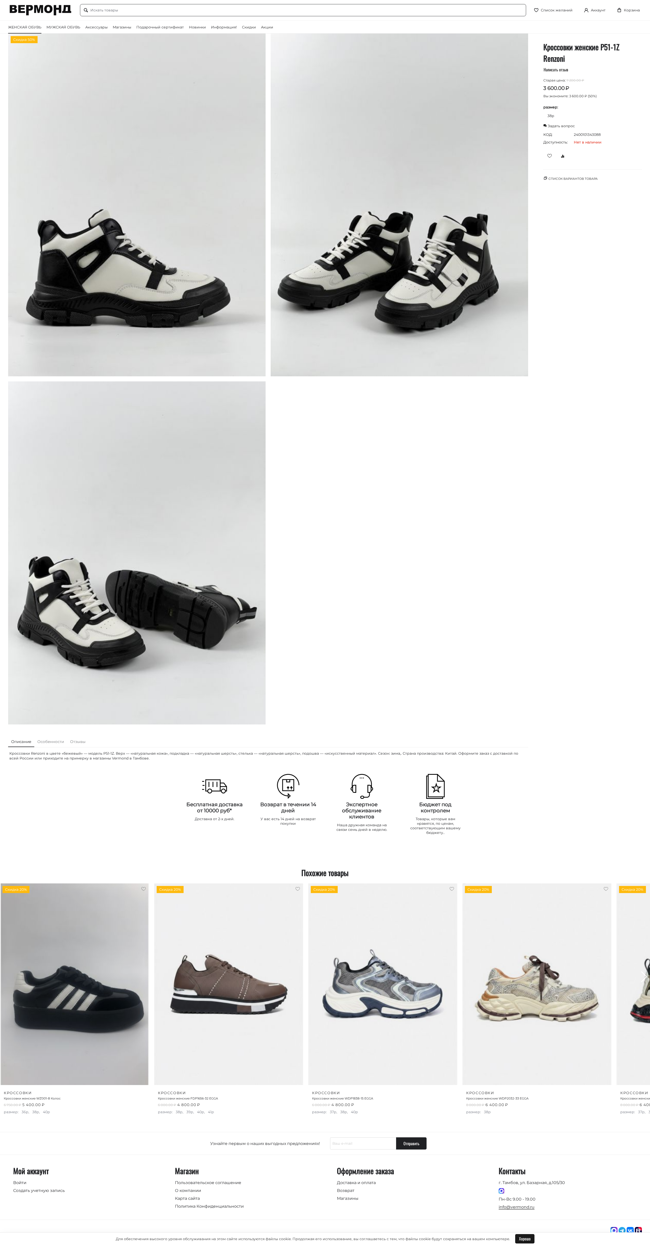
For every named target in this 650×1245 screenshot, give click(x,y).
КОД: (547, 134)
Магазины (122, 27)
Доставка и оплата (356, 1182)
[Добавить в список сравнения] (561, 155)
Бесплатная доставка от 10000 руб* (214, 807)
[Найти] (86, 10)
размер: (550, 107)
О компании (188, 1190)
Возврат (345, 1190)
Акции (267, 27)
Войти (19, 1182)
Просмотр (133, 1078)
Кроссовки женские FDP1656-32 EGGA (188, 1098)
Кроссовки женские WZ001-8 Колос (32, 1098)
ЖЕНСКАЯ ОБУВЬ (24, 27)
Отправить (411, 1143)
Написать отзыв (556, 70)
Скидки (249, 27)
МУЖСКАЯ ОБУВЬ (63, 27)
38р (550, 116)
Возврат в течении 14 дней (288, 807)
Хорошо (525, 1239)
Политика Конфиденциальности (209, 1206)
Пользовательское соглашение (208, 1182)
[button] (644, 976)
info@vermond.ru (516, 1207)
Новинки (197, 27)
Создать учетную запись (39, 1190)
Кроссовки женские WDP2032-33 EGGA (497, 1098)
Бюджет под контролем (435, 807)
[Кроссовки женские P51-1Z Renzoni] (137, 205)
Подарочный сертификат (160, 27)
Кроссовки (18, 1093)
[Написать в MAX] (501, 1190)
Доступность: (555, 142)
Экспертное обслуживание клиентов (361, 810)
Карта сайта (187, 1198)
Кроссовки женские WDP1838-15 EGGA (342, 1098)
